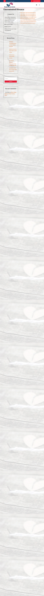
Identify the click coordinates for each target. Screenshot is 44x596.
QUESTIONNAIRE (36, 1)
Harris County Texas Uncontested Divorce (28, 20)
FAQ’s (5, 537)
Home (5, 530)
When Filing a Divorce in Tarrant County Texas (10, 94)
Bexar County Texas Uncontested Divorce (28, 12)
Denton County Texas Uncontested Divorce (28, 17)
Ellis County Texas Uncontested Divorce (27, 18)
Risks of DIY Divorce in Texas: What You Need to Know (13, 51)
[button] (36, 5)
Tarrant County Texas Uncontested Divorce (28, 21)
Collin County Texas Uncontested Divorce (28, 14)
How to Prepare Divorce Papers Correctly (11, 56)
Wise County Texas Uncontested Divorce (27, 23)
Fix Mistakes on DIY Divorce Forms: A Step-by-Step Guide (13, 70)
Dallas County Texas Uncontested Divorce (28, 15)
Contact (5, 547)
